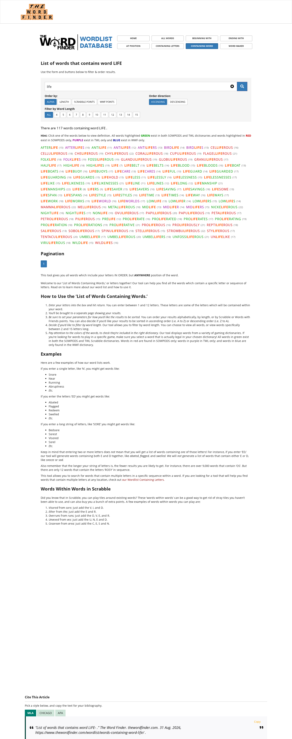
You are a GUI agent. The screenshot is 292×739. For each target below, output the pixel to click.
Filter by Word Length (60, 109)
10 (96, 114)
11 (104, 114)
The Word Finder (36, 11)
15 (136, 114)
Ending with (236, 38)
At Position (133, 45)
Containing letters (167, 45)
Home (133, 38)
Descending (177, 102)
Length (64, 102)
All (49, 114)
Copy (257, 722)
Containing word (202, 45)
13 (120, 114)
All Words (167, 38)
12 (112, 114)
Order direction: (160, 96)
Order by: (51, 96)
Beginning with (201, 38)
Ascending (158, 102)
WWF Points (107, 102)
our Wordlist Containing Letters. (143, 480)
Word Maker (236, 45)
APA (60, 713)
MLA (30, 713)
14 (128, 114)
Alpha (50, 102)
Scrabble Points (84, 102)
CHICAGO (46, 713)
